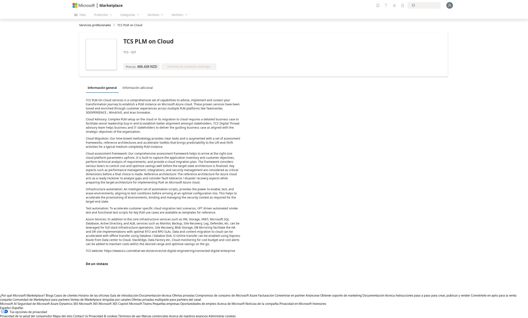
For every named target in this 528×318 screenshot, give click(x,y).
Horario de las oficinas (93, 295)
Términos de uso (129, 316)
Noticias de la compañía (262, 304)
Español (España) (11, 308)
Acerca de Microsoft (231, 304)
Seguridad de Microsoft (34, 304)
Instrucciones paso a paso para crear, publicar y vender (433, 295)
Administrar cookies (222, 316)
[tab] (103, 87)
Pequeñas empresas (166, 304)
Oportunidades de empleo (198, 304)
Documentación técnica (155, 295)
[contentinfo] (114, 25)
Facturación (266, 295)
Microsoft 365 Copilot (113, 304)
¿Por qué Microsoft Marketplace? (22, 295)
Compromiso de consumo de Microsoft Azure (226, 295)
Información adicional (138, 88)
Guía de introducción (124, 295)
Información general (102, 88)
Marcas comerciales (154, 316)
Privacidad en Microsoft (295, 304)
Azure (54, 304)
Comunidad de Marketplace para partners (41, 299)
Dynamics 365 (68, 304)
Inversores (319, 304)
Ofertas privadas (183, 295)
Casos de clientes (66, 295)
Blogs (49, 295)
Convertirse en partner (290, 295)
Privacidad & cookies (103, 316)
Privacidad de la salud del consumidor (26, 316)
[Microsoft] (84, 5)
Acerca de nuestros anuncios (188, 316)
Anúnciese (312, 295)
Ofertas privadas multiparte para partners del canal (166, 299)
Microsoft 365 (88, 304)
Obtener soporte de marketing (341, 295)
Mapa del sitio (62, 316)
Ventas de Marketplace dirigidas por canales (100, 299)
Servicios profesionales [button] (95, 25)
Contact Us (80, 316)
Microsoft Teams (140, 304)
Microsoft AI (8, 304)
